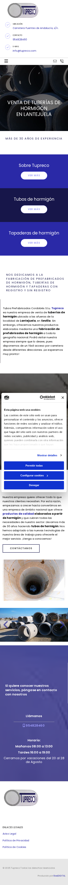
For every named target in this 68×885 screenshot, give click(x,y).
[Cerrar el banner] (63, 397)
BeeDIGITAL (59, 875)
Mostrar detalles (47, 455)
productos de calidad (18, 514)
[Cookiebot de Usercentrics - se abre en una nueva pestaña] (41, 397)
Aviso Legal (9, 833)
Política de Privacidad (16, 840)
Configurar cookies (32, 475)
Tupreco (57, 308)
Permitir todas (34, 465)
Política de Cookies (14, 847)
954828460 (34, 725)
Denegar (34, 485)
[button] (7, 24)
